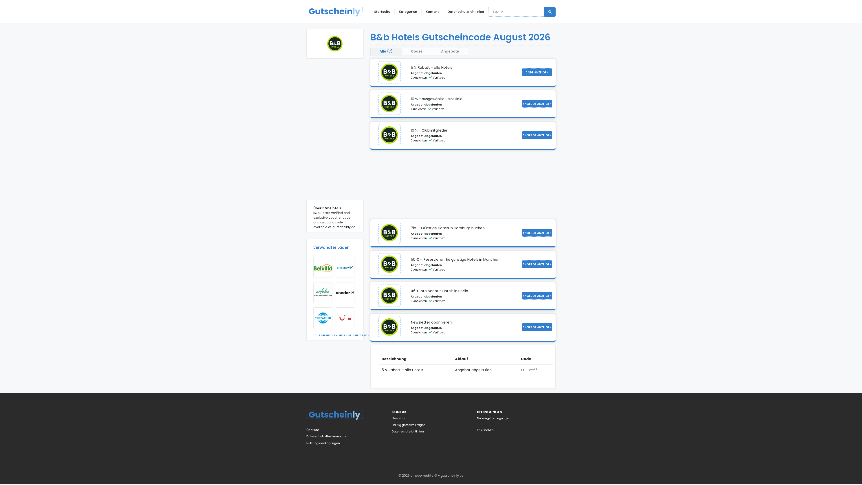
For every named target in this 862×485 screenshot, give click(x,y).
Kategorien (408, 11)
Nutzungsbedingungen (323, 443)
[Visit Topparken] (323, 318)
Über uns (312, 430)
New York (398, 418)
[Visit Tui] (345, 318)
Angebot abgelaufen (426, 73)
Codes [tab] (417, 51)
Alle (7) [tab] (386, 51)
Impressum (485, 430)
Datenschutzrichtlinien (466, 11)
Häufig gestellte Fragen (409, 425)
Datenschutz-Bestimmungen (327, 436)
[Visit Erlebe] (323, 292)
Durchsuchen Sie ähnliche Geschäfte (345, 335)
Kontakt (432, 11)
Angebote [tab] (450, 51)
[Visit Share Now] (345, 267)
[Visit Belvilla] (323, 267)
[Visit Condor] (345, 292)
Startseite (382, 11)
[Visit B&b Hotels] (389, 72)
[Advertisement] (335, 132)
